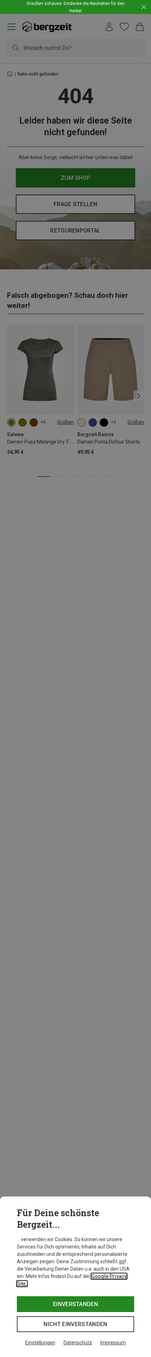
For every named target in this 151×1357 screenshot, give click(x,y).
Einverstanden (75, 1304)
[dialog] (75, 1277)
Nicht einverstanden (75, 1324)
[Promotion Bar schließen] (143, 7)
